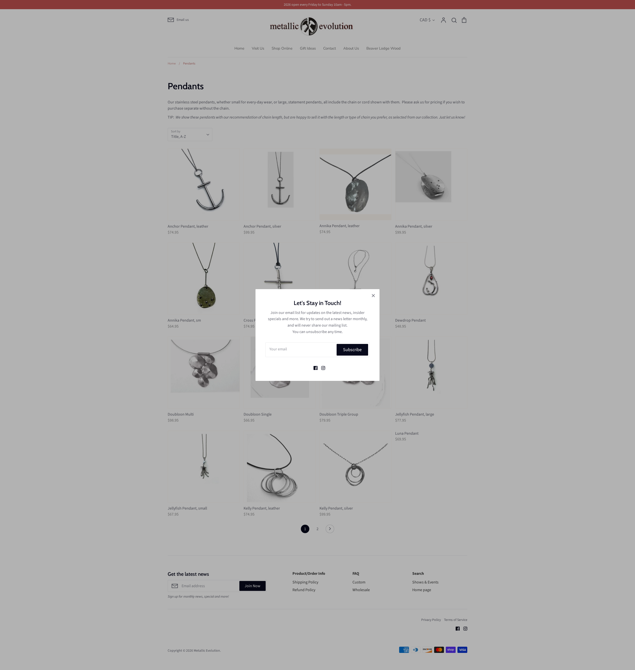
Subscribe (352, 349)
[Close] (373, 295)
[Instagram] (321, 367)
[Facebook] (314, 367)
